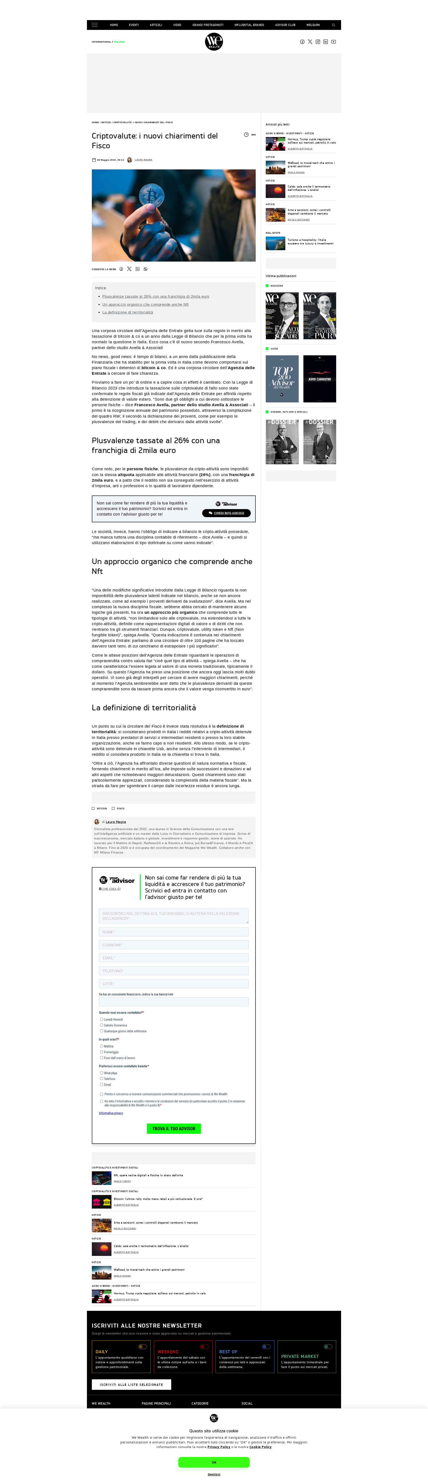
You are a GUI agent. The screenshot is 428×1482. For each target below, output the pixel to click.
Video (177, 25)
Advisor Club (285, 25)
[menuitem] (101, 41)
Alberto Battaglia (126, 1205)
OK (214, 1462)
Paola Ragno (122, 1276)
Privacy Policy (219, 1447)
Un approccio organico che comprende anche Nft (145, 304)
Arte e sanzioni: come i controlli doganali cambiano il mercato (156, 1222)
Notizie (106, 122)
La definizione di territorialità (127, 312)
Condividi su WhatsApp (145, 268)
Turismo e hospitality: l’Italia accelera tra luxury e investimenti (310, 241)
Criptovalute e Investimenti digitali (115, 1167)
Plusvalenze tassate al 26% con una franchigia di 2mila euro (155, 296)
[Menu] (95, 25)
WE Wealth (214, 42)
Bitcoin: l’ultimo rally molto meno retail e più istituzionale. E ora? (158, 1199)
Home (114, 25)
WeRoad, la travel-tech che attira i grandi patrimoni (149, 1269)
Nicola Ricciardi (125, 1229)
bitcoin (102, 808)
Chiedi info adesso (229, 513)
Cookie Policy (260, 1447)
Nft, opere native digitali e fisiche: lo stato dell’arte (148, 1175)
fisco (121, 808)
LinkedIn (137, 268)
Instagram (318, 41)
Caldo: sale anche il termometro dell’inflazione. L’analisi (151, 1246)
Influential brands (249, 25)
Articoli (156, 25)
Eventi (134, 25)
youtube (333, 41)
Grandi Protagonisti (208, 25)
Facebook (302, 41)
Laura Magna (143, 160)
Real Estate (273, 232)
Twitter (129, 268)
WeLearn (313, 25)
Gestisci (214, 1474)
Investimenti (120, 1285)
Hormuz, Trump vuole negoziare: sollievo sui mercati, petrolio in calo (160, 1293)
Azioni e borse (101, 1285)
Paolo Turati (122, 1181)
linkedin (325, 41)
